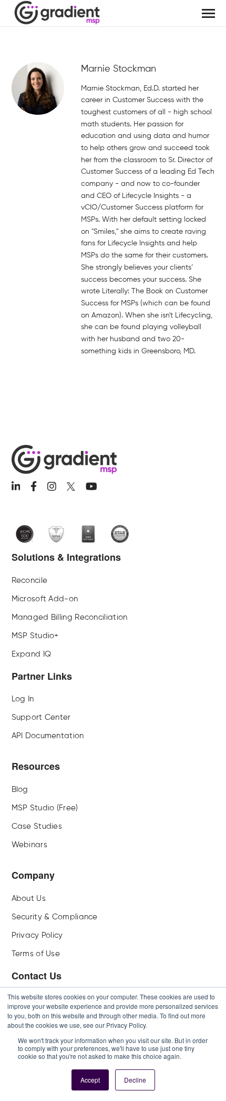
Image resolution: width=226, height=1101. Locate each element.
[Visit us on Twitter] (71, 486)
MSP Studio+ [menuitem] (35, 635)
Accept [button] (90, 1079)
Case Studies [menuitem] (37, 826)
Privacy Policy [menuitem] (37, 935)
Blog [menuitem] (20, 789)
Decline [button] (135, 1079)
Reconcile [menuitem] (30, 580)
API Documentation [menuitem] (48, 735)
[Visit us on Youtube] (91, 486)
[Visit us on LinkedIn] (16, 486)
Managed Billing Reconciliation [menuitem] (70, 617)
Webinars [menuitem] (29, 844)
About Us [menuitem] (29, 898)
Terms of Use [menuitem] (36, 953)
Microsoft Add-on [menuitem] (45, 598)
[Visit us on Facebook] (33, 486)
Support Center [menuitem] (41, 717)
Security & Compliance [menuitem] (55, 916)
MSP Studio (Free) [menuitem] (45, 807)
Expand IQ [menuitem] (32, 654)
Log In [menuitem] (23, 698)
